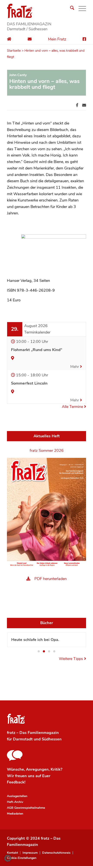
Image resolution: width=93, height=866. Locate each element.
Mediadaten (15, 814)
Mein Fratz (57, 39)
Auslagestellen (17, 796)
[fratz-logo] (46, 10)
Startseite (14, 50)
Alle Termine (73, 406)
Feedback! (16, 782)
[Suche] (70, 8)
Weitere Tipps (71, 658)
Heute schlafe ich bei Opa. (35, 639)
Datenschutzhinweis (56, 852)
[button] (38, 651)
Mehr (75, 366)
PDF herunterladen (50, 578)
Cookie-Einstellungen (21, 858)
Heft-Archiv (15, 802)
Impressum (30, 852)
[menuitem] (70, 8)
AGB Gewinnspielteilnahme (26, 808)
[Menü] (80, 8)
